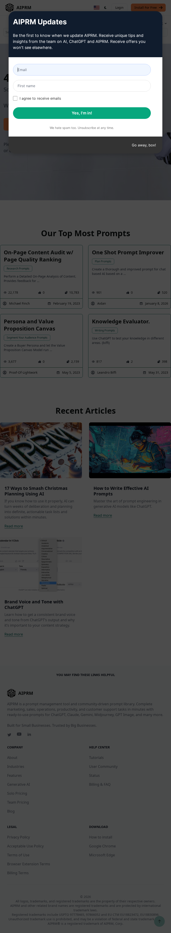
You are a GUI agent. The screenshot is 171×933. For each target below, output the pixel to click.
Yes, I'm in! (82, 113)
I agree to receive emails (40, 98)
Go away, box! (144, 145)
